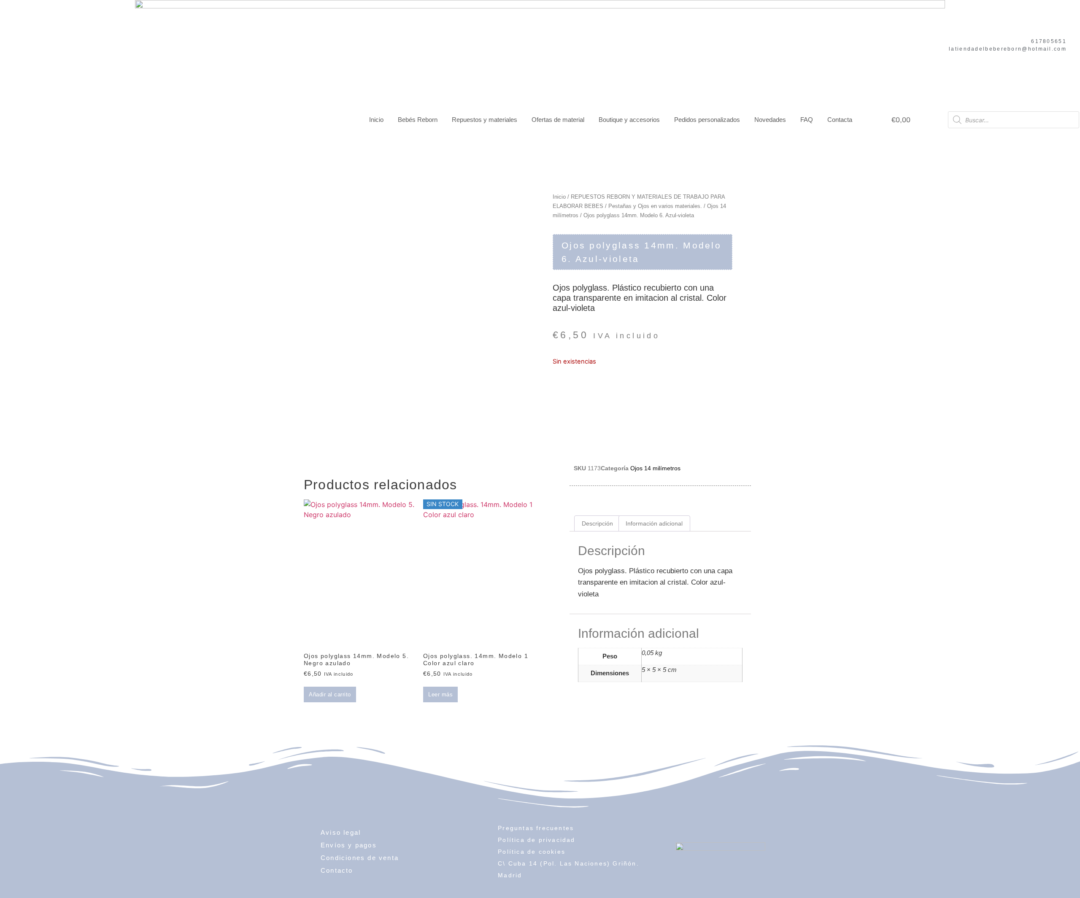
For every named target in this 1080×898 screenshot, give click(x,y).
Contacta (839, 119)
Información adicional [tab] (654, 523)
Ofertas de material (558, 119)
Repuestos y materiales (484, 119)
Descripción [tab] (597, 523)
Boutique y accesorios (629, 119)
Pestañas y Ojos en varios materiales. (655, 206)
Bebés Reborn (417, 119)
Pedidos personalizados (707, 119)
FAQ (806, 119)
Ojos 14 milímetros (655, 468)
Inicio (376, 119)
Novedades (770, 119)
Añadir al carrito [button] (330, 694)
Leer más (440, 694)
